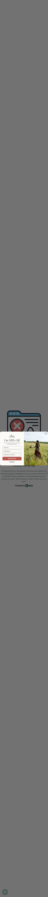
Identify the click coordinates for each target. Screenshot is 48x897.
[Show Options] (20, 454)
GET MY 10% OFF (12, 458)
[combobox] (11, 454)
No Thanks (12, 462)
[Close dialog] (46, 434)
